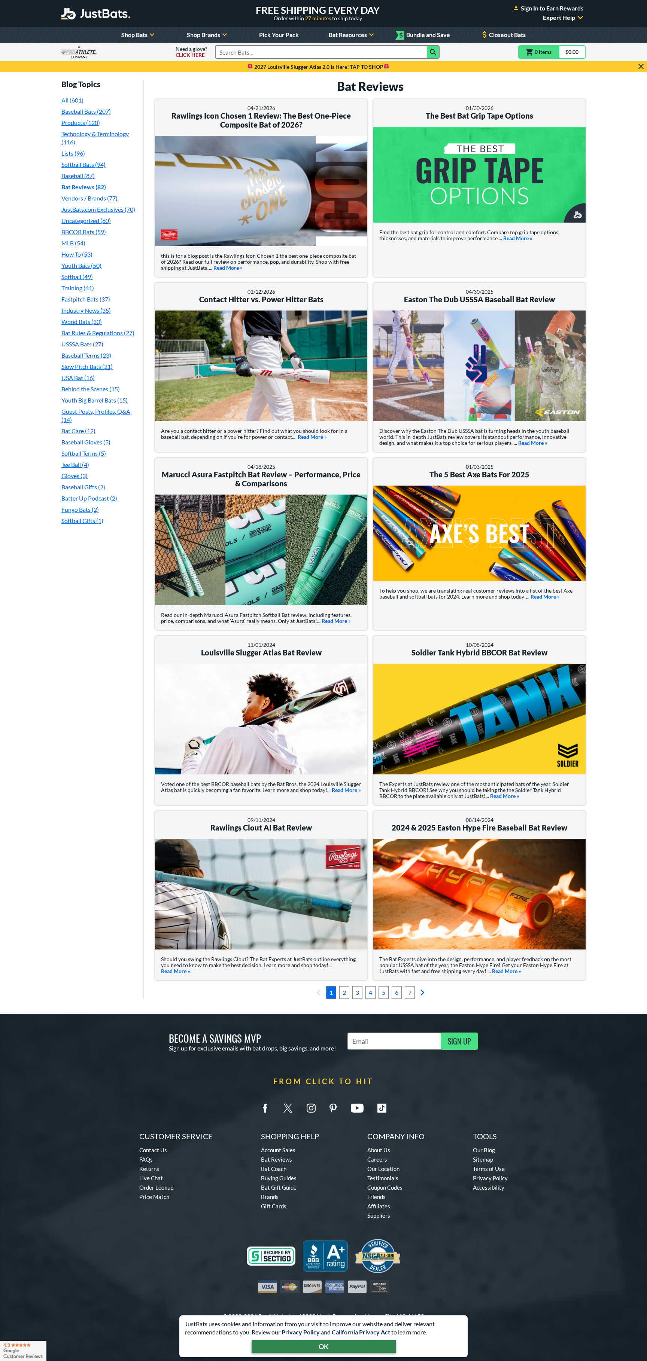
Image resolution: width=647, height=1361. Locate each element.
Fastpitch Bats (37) (85, 299)
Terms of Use (489, 1168)
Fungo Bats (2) (80, 509)
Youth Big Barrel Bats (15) (94, 400)
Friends (376, 1196)
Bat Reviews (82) (83, 186)
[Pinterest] (332, 1108)
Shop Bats (134, 34)
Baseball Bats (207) (86, 111)
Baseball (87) (78, 175)
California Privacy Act (361, 1332)
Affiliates (378, 1206)
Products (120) (80, 122)
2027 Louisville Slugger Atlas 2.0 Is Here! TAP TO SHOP (318, 67)
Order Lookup (156, 1187)
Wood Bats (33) (81, 321)
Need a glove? (191, 52)
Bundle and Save (424, 35)
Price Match (154, 1196)
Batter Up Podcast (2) (89, 498)
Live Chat (151, 1178)
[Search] (433, 52)
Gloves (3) (74, 475)
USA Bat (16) (78, 377)
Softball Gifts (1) (82, 520)
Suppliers (378, 1215)
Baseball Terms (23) (86, 355)
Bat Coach (273, 1168)
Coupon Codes (385, 1187)
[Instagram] (311, 1108)
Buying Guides (279, 1178)
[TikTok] (381, 1108)
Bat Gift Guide (279, 1187)
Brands (270, 1196)
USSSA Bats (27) (82, 344)
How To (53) (76, 254)
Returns (149, 1168)
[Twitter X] (287, 1108)
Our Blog (484, 1150)
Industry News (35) (86, 310)
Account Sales (278, 1150)
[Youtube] (357, 1108)
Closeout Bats (507, 34)
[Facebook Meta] (265, 1108)
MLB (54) (73, 243)
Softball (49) (77, 276)
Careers (377, 1159)
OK (324, 1346)
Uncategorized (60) (86, 220)
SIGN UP (459, 1041)
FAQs (146, 1159)
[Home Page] (95, 13)
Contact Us (153, 1150)
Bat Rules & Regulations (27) (97, 332)
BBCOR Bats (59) (83, 231)
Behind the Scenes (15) (90, 388)
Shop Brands (203, 34)
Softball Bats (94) (83, 164)
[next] (422, 992)
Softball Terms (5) (83, 453)
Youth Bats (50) (81, 265)
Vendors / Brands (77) (89, 198)
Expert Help (559, 18)
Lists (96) (73, 153)
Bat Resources (348, 34)
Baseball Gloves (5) (85, 442)
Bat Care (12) (78, 430)
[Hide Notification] (641, 66)
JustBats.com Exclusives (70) (98, 209)
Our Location (383, 1168)
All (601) (72, 100)
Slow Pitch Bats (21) (87, 366)
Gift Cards (273, 1206)
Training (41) (77, 287)
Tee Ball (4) (75, 464)
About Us (378, 1150)
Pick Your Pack (279, 34)
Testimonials (382, 1178)
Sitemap (483, 1159)
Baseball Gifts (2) (83, 486)
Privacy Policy (301, 1332)
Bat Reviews (276, 1159)
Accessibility (488, 1187)
